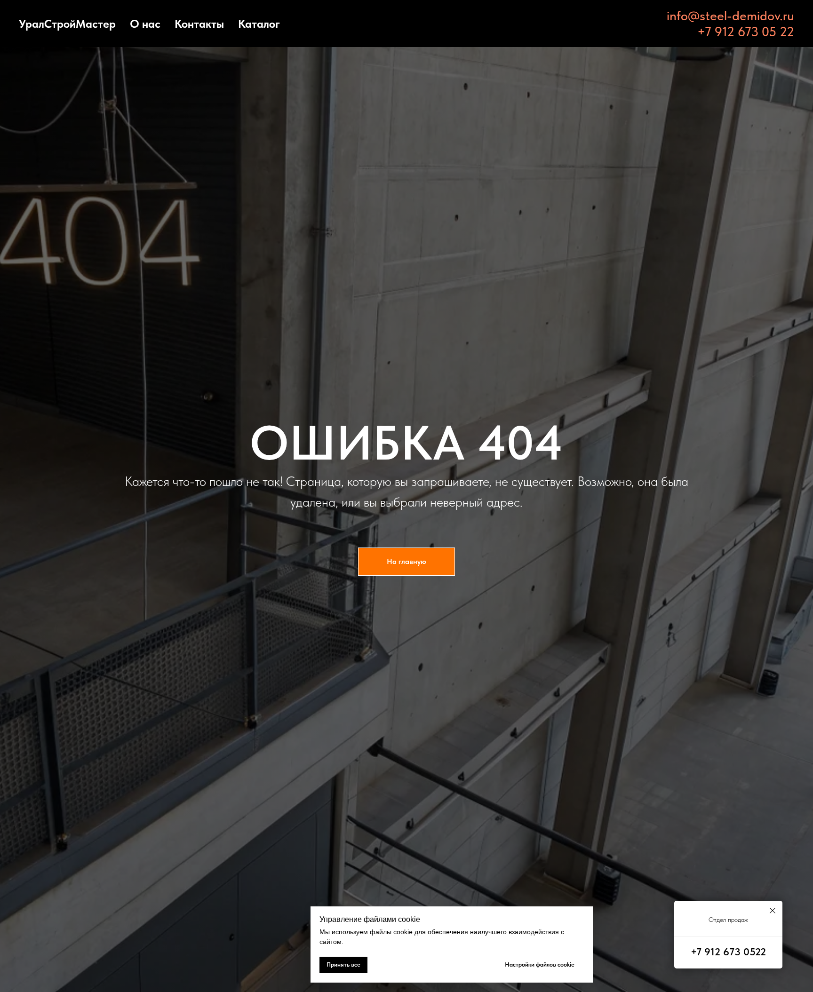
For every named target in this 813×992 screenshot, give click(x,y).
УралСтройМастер (67, 24)
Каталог (259, 24)
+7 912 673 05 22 (745, 32)
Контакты (199, 24)
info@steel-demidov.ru (730, 16)
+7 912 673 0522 (728, 951)
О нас (145, 24)
